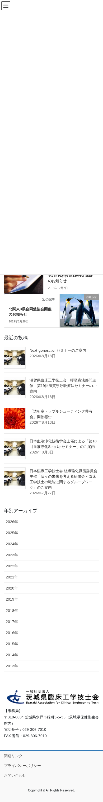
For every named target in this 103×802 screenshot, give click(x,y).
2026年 (12, 522)
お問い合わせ (15, 775)
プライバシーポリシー (22, 766)
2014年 (12, 655)
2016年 (12, 633)
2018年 (12, 610)
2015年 (12, 644)
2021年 (12, 577)
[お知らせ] (79, 309)
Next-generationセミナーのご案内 (58, 350)
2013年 (12, 666)
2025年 (12, 533)
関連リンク (13, 756)
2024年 (12, 544)
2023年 (12, 555)
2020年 (12, 588)
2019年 (12, 599)
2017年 (12, 622)
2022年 (12, 566)
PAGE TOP (95, 773)
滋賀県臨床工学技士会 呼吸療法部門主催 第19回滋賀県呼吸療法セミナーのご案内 (63, 385)
